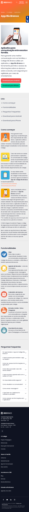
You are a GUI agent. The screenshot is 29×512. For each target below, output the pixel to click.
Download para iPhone (11, 86)
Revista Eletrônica (5, 482)
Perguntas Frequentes (11, 112)
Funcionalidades (9, 107)
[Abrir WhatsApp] (25, 508)
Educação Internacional (7, 446)
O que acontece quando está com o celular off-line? (13, 375)
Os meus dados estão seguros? (12, 380)
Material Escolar (5, 461)
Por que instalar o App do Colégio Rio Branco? (14, 352)
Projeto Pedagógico (6, 440)
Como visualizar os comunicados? (13, 384)
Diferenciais (4, 443)
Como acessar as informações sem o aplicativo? (13, 399)
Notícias (3, 479)
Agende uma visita (6, 491)
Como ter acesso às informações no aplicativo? (14, 364)
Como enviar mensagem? (10, 388)
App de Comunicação (7, 464)
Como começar (8, 103)
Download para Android (11, 80)
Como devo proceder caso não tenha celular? (12, 369)
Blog (2, 476)
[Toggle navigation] (26, 2)
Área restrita (4, 467)
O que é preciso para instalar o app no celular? (13, 358)
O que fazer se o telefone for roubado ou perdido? (11, 393)
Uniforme (3, 458)
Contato (3, 449)
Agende (21, 2)
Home (3, 12)
